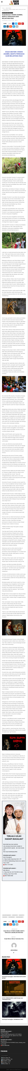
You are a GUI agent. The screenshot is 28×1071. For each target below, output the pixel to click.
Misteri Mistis (4, 12)
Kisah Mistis (21, 915)
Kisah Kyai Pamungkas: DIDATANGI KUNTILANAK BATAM (14, 977)
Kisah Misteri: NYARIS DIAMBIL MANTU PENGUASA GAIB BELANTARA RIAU (14, 932)
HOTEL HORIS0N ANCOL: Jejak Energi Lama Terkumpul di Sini (12, 998)
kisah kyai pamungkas (7, 915)
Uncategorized (10, 12)
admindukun (5, 20)
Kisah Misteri (14, 915)
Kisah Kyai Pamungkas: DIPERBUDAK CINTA (12, 1019)
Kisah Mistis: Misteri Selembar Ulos (14, 939)
